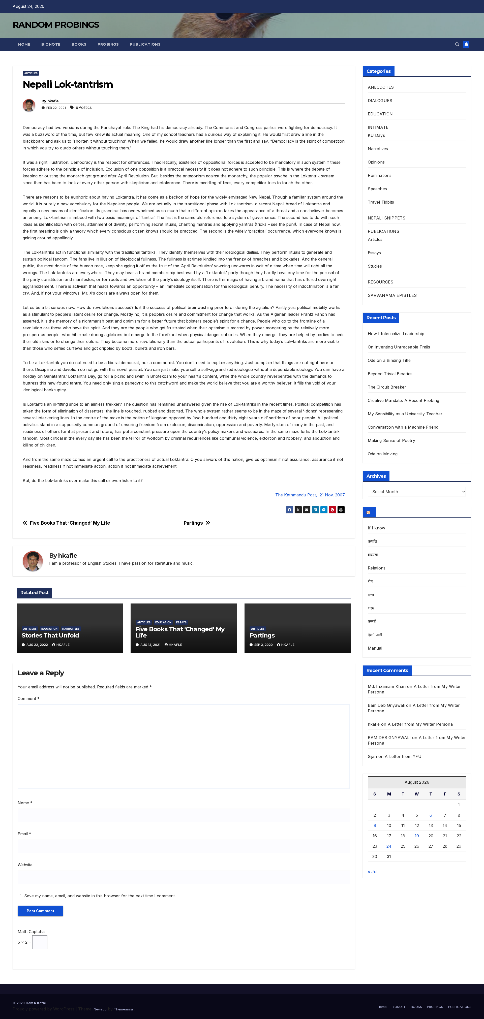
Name (25, 802)
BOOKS (79, 44)
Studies (375, 266)
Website (25, 864)
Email (24, 833)
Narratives (70, 628)
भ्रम (371, 594)
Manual (375, 648)
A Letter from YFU (403, 756)
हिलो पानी (375, 634)
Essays (181, 622)
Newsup (100, 1009)
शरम (371, 608)
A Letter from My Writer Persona (420, 724)
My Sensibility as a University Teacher (405, 413)
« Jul (372, 871)
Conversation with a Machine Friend (403, 427)
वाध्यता (373, 554)
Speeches (377, 188)
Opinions (376, 162)
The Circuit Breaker (387, 387)
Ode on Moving (383, 453)
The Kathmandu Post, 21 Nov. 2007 (310, 494)
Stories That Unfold (50, 635)
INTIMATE (378, 127)
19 (417, 835)
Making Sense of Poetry (391, 440)
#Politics (84, 107)
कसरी (372, 621)
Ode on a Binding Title (389, 360)
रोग (370, 581)
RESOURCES (381, 281)
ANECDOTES (381, 87)
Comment (29, 698)
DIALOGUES (380, 100)
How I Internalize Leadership (396, 333)
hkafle (53, 101)
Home (24, 44)
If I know (376, 527)
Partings (193, 523)
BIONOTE (50, 44)
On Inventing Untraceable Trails (399, 346)
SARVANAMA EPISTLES (392, 295)
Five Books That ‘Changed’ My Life (70, 523)
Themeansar (124, 1009)
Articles (31, 73)
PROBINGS (108, 44)
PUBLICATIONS (145, 44)
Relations (377, 567)
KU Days (376, 135)
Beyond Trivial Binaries (390, 373)
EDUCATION (49, 628)
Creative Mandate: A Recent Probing (403, 400)
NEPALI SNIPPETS (387, 217)
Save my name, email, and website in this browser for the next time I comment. (100, 895)
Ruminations (380, 175)
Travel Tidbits (381, 202)
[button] (457, 44)
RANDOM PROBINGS (56, 24)
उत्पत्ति (372, 541)
